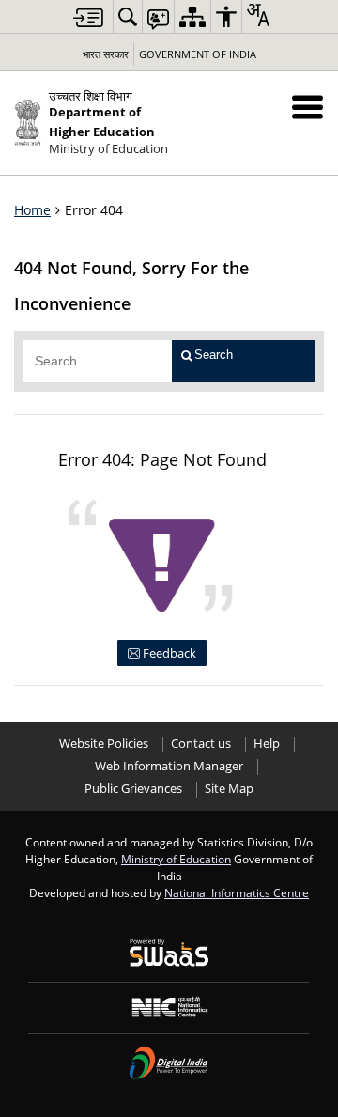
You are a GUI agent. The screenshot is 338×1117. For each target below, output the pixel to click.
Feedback (168, 652)
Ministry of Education (176, 858)
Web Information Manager (169, 766)
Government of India (197, 54)
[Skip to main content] (88, 17)
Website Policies (103, 744)
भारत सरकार (106, 54)
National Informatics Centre (236, 892)
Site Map (229, 789)
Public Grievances (133, 789)
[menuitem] (128, 16)
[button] (307, 106)
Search (213, 355)
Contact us (201, 744)
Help (267, 744)
